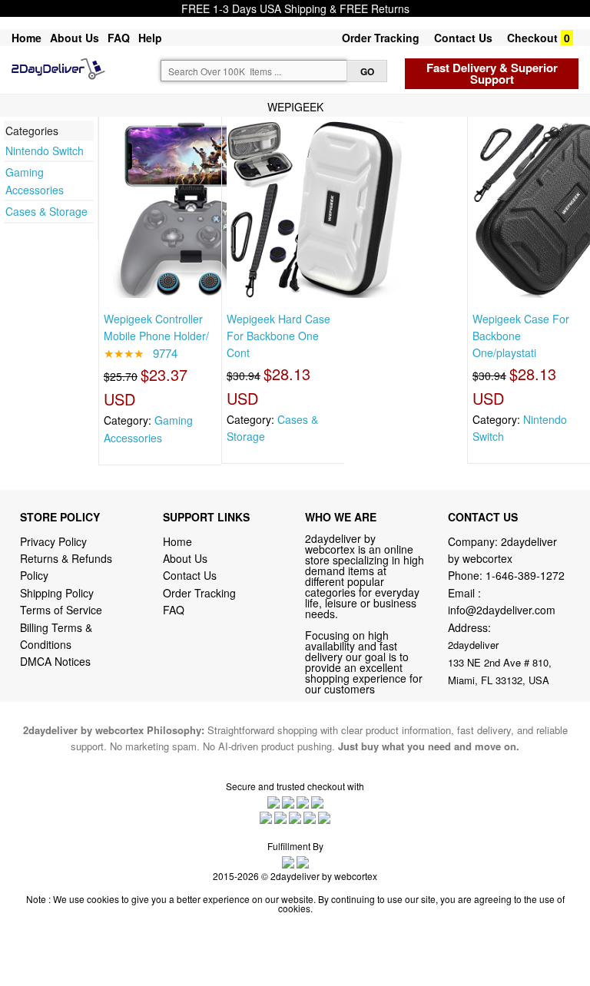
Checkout (532, 37)
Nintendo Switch (44, 150)
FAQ (119, 37)
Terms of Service (61, 609)
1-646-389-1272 (525, 575)
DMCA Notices (55, 661)
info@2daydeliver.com (501, 609)
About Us (74, 37)
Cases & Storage (46, 211)
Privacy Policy (53, 541)
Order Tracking (380, 37)
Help (150, 37)
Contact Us (463, 37)
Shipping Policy (58, 593)
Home (26, 37)
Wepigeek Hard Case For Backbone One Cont (278, 336)
